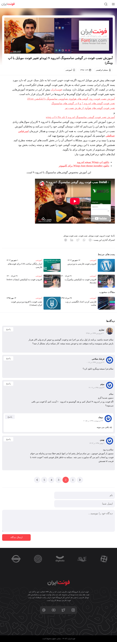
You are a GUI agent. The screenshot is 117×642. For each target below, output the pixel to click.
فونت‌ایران (56, 89)
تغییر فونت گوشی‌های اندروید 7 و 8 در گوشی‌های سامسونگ (83, 103)
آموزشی (68, 70)
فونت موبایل (93, 236)
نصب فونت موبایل (70, 236)
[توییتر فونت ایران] (63, 610)
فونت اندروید (105, 236)
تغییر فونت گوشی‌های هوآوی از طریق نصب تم (89, 108)
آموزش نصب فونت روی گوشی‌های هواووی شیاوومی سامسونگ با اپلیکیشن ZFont (71, 98)
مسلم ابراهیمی (102, 70)
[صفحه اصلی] (8, 4)
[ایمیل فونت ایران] (44, 610)
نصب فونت (83, 236)
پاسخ (8, 329)
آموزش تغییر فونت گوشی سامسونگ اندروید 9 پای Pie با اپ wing (80, 117)
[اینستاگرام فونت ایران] (73, 610)
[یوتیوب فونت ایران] (53, 610)
